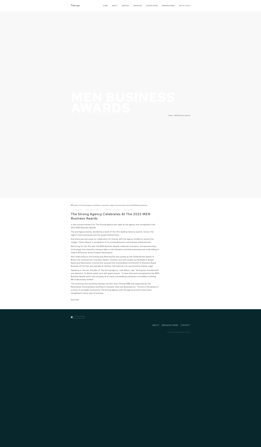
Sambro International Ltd (115, 266)
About (115, 6)
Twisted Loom (116, 260)
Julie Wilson (116, 210)
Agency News (90, 210)
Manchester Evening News (83, 287)
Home (105, 6)
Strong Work (152, 6)
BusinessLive (129, 287)
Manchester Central (90, 263)
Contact (185, 325)
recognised (76, 293)
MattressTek (109, 256)
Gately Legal (147, 266)
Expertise (138, 6)
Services (125, 6)
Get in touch (184, 6)
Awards (98, 210)
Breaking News (168, 6)
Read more (75, 300)
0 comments (77, 210)
